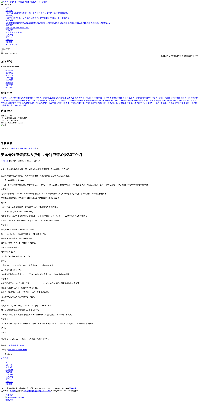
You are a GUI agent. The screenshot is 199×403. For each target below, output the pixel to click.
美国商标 (40, 23)
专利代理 (24, 98)
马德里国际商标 (29, 23)
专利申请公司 (73, 103)
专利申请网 (179, 98)
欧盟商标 (86, 23)
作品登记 (17, 28)
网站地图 (72, 388)
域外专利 (9, 16)
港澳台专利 (17, 18)
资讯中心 (9, 37)
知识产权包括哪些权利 (17, 350)
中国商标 (130, 101)
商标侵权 (62, 101)
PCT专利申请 (84, 103)
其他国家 (65, 18)
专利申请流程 (60, 98)
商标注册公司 (167, 101)
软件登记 (25, 28)
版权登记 (9, 25)
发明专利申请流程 (107, 103)
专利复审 (17, 13)
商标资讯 (106, 23)
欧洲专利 (50, 18)
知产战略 (9, 35)
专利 (7, 32)
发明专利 (157, 101)
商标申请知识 (96, 23)
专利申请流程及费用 (22, 103)
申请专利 (4, 98)
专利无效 (25, 13)
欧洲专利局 (95, 103)
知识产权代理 (149, 98)
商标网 (176, 101)
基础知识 (9, 28)
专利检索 (149, 101)
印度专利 (57, 18)
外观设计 (25, 105)
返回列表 (4, 358)
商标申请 (194, 98)
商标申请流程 (139, 101)
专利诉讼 (144, 103)
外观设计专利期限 (14, 105)
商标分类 (78, 98)
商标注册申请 (103, 98)
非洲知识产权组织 (75, 23)
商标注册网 (109, 101)
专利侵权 (128, 98)
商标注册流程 (72, 101)
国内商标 (9, 23)
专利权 (189, 101)
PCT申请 (9, 18)
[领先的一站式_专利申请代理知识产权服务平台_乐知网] (24, 2)
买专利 (8, 44)
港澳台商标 (18, 23)
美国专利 (26, 18)
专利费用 (40, 13)
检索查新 (48, 13)
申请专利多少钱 (133, 103)
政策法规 (9, 30)
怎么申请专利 (88, 98)
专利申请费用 (138, 98)
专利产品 (12, 101)
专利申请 (9, 13)
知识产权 (70, 98)
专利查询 (81, 101)
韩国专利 (42, 18)
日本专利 (34, 18)
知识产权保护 (120, 103)
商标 (11, 32)
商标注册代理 (120, 101)
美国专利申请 (61, 103)
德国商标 (63, 23)
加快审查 (32, 13)
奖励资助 (64, 13)
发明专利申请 (33, 98)
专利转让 (9, 42)
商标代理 (51, 98)
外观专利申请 (21, 101)
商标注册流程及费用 (39, 103)
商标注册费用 (41, 101)
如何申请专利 (14, 98)
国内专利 (9, 11)
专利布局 (56, 13)
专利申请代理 (91, 101)
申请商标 (101, 101)
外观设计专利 (169, 98)
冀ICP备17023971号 (43, 391)
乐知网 (13, 391)
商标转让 (182, 101)
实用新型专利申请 (117, 98)
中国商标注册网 (7, 103)
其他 (20, 32)
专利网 (187, 98)
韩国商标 (55, 23)
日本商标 (48, 23)
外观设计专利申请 (176, 103)
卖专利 (14, 44)
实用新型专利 (52, 101)
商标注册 (9, 20)
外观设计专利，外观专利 (158, 103)
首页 (7, 8)
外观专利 (52, 103)
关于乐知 (9, 40)
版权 (16, 32)
